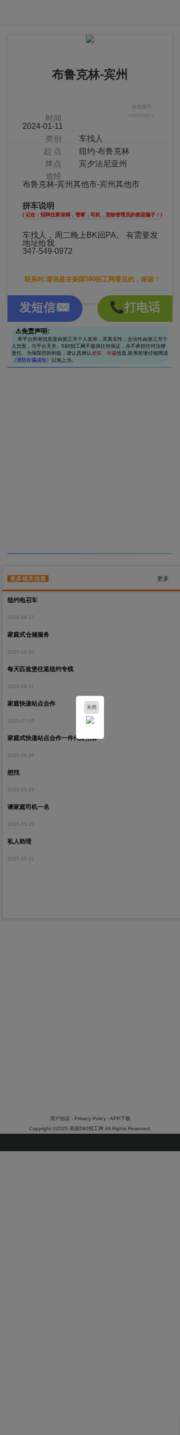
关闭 (91, 707)
